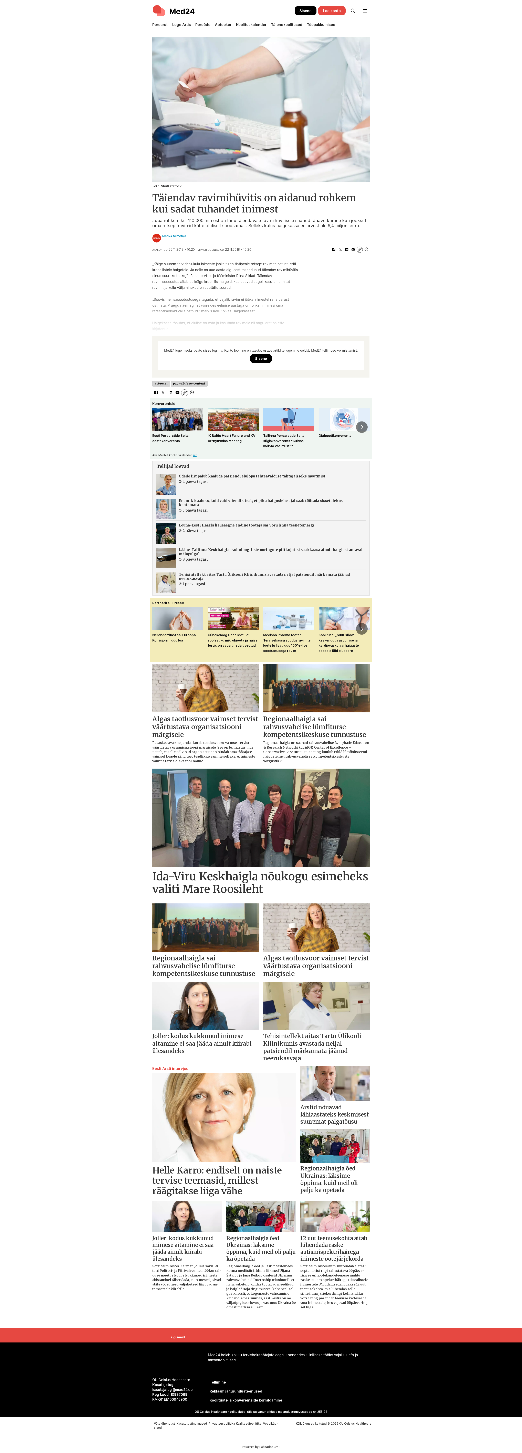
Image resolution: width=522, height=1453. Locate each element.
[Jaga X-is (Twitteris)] (340, 250)
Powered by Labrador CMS (261, 1447)
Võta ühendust (164, 1423)
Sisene (306, 11)
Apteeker (223, 24)
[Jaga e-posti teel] (353, 250)
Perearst (160, 24)
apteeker (161, 383)
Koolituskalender (251, 24)
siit (195, 455)
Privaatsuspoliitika (222, 1423)
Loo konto (332, 11)
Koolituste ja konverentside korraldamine (246, 1400)
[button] (160, 427)
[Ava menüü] (364, 11)
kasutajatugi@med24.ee (172, 1390)
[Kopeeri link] (360, 250)
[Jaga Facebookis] (334, 250)
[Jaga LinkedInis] (347, 250)
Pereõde (202, 24)
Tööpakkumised (321, 24)
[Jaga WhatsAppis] (366, 250)
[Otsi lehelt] (353, 11)
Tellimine (218, 1382)
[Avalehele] (223, 11)
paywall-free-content (189, 383)
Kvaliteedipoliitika (248, 1423)
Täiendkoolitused (286, 24)
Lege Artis (181, 24)
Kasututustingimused (192, 1423)
